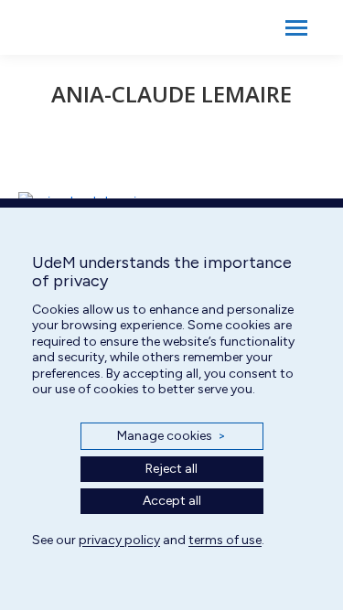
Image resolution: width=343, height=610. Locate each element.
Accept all (172, 500)
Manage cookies (171, 436)
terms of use (225, 540)
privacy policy (119, 540)
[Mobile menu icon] (296, 28)
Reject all (171, 468)
